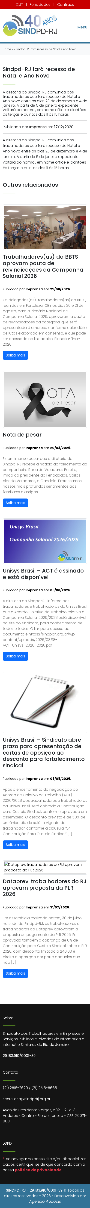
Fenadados (40, 4)
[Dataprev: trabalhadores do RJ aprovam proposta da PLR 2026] (45, 867)
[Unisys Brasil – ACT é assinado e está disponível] (45, 541)
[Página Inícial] (30, 25)
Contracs (65, 4)
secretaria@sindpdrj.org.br (26, 1099)
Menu (82, 27)
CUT (19, 4)
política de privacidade (38, 1170)
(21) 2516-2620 (15, 1087)
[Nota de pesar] (45, 399)
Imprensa (38, 127)
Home (7, 49)
